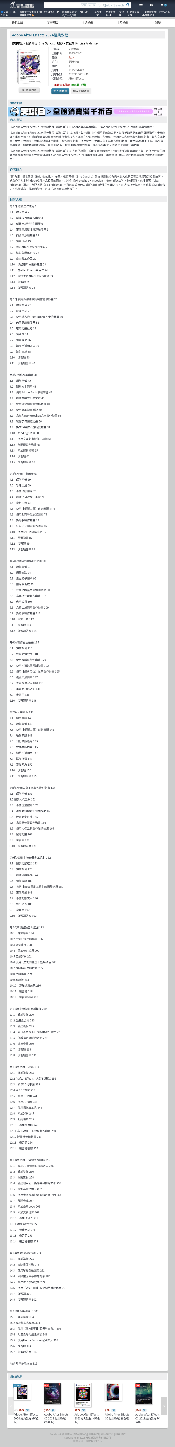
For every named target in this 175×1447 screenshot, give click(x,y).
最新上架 (17, 22)
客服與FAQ (80, 1434)
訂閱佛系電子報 (133, 13)
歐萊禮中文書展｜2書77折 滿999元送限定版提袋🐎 (39, 13)
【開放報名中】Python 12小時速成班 (156, 13)
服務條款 (120, 1434)
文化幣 (121, 13)
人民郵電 (74, 49)
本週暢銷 (87, 22)
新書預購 (52, 22)
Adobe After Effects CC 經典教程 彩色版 (117, 1416)
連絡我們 (94, 1434)
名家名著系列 (111, 13)
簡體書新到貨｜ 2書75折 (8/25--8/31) (75, 13)
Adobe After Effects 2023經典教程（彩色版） (87, 1418)
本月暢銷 (122, 22)
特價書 (157, 22)
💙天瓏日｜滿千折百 (8, 13)
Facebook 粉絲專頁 (61, 1434)
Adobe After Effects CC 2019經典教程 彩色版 (147, 1418)
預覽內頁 (31, 90)
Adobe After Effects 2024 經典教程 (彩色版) (26, 1418)
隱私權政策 (107, 1434)
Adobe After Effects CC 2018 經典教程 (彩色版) (56, 1418)
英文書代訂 (98, 13)
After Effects (76, 78)
